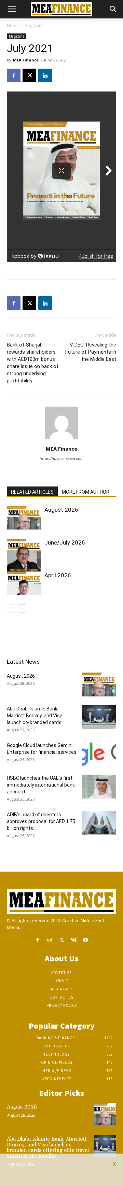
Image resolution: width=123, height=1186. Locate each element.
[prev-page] (11, 608)
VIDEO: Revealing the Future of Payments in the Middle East (90, 352)
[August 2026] (24, 518)
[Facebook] (13, 75)
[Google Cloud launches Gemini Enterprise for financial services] (99, 754)
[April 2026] (24, 583)
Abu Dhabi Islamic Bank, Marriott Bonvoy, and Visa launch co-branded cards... (36, 715)
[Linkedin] (45, 75)
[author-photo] (61, 439)
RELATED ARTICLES (32, 492)
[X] (29, 75)
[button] (12, 9)
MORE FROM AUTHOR (85, 492)
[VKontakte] (73, 940)
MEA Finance (26, 59)
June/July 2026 (64, 542)
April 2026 (57, 575)
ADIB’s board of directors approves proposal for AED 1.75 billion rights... (41, 821)
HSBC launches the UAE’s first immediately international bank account (41, 784)
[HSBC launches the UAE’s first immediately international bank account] (99, 787)
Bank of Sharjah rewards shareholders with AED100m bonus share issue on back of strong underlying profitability (33, 363)
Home (13, 25)
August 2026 (61, 509)
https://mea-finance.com (62, 458)
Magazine (34, 25)
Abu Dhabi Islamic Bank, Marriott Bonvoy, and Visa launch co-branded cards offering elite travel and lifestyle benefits (48, 1147)
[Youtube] (85, 940)
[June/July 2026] (24, 561)
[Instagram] (49, 940)
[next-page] (22, 608)
